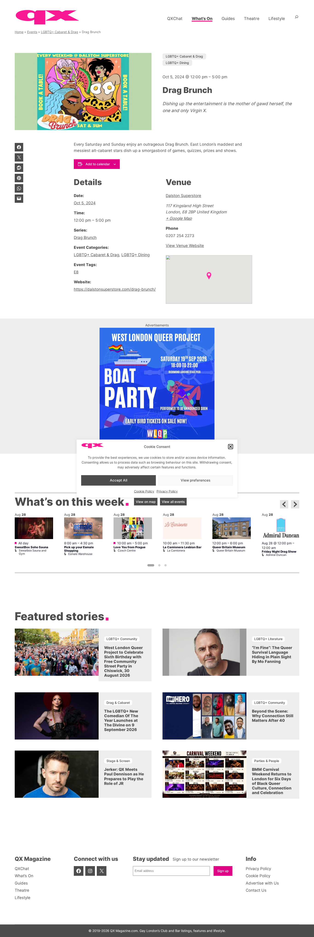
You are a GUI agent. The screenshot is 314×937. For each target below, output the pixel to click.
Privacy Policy (167, 491)
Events (32, 32)
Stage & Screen (118, 761)
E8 (76, 272)
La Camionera (176, 550)
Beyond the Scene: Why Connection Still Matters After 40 (272, 716)
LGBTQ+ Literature (268, 639)
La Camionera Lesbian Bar (182, 547)
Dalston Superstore (183, 195)
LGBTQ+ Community (121, 639)
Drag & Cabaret (118, 703)
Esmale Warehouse (80, 554)
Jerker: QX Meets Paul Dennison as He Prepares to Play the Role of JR (124, 776)
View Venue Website (185, 245)
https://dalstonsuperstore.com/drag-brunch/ (115, 289)
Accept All (118, 480)
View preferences (195, 480)
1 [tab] (150, 565)
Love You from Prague (130, 547)
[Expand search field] (296, 18)
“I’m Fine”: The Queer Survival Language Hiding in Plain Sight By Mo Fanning (272, 654)
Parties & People (266, 761)
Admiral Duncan (276, 555)
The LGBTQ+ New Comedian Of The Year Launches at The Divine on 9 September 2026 (121, 720)
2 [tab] (159, 565)
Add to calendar (98, 164)
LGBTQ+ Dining (177, 63)
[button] (230, 446)
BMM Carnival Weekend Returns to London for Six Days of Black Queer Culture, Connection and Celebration (271, 781)
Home (19, 32)
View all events (173, 502)
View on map (146, 502)
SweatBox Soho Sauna (31, 547)
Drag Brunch (85, 237)
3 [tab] (165, 565)
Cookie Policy (144, 491)
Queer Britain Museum (228, 547)
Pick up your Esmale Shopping (79, 548)
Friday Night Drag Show (279, 551)
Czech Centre (127, 550)
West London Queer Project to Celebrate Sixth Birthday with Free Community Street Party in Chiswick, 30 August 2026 (123, 661)
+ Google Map (179, 218)
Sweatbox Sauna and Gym (32, 552)
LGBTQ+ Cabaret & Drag (59, 32)
